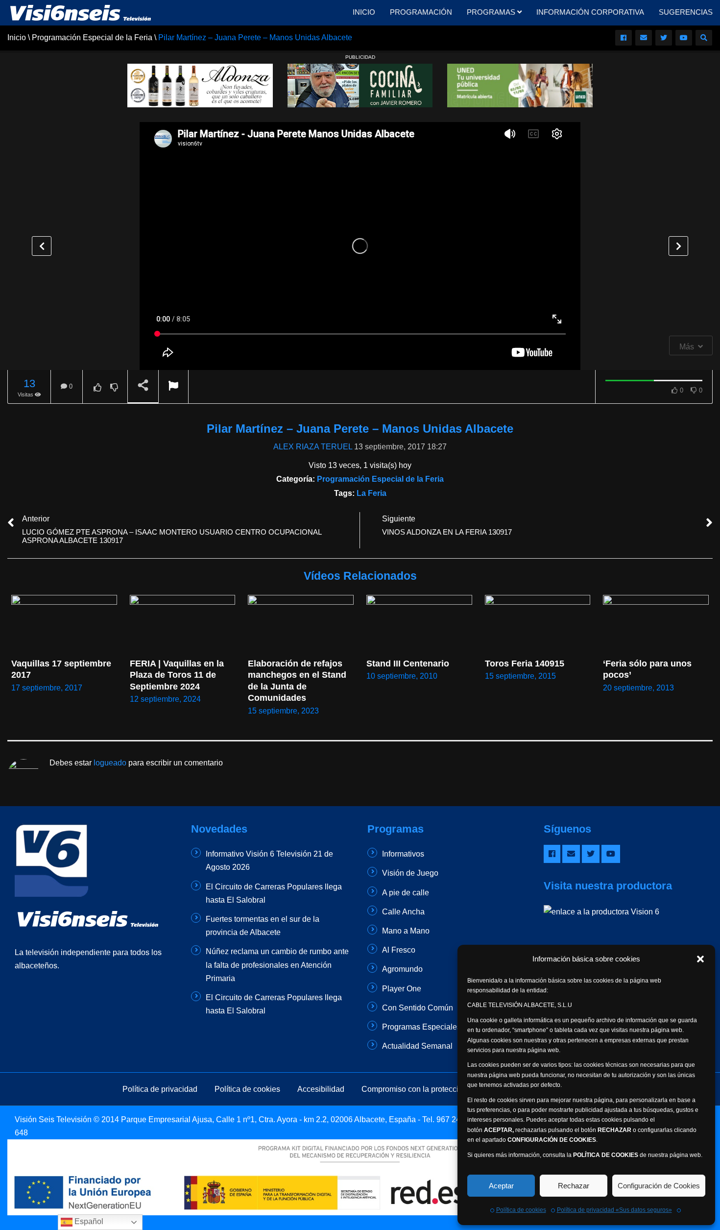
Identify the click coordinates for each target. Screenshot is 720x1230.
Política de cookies (521, 1209)
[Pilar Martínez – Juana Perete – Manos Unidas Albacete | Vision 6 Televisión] (81, 12)
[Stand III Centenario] (419, 624)
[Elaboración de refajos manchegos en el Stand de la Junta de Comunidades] (301, 624)
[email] (643, 38)
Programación (421, 12)
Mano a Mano (406, 931)
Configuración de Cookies (659, 1185)
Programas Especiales (421, 1027)
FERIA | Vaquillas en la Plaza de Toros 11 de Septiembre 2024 (178, 675)
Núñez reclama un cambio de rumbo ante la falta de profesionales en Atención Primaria (277, 964)
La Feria (371, 493)
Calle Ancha (403, 912)
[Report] (173, 387)
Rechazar (573, 1185)
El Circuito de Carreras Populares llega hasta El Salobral (274, 893)
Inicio (364, 12)
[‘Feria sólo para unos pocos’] (656, 624)
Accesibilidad (320, 1089)
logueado (110, 763)
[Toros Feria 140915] (538, 624)
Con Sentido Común (417, 1008)
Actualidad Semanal (417, 1046)
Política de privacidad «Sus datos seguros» (614, 1209)
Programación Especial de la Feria (380, 479)
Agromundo (402, 969)
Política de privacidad (159, 1089)
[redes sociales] (623, 38)
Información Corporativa (590, 12)
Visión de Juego (410, 873)
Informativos (403, 854)
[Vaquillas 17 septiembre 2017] (64, 624)
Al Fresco (398, 950)
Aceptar (501, 1185)
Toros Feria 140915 (524, 663)
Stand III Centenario (407, 663)
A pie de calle (405, 892)
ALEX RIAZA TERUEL (312, 447)
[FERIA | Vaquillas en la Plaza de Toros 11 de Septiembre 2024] (183, 624)
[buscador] (704, 38)
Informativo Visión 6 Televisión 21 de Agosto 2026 (269, 860)
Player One (401, 988)
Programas (492, 12)
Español (87, 1221)
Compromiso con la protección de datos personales (450, 1089)
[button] (700, 959)
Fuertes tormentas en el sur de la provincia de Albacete (262, 925)
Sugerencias (686, 12)
